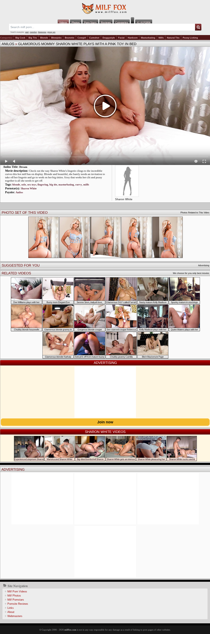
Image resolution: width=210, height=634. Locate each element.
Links (10, 607)
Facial (121, 37)
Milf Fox (105, 8)
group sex (51, 32)
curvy (78, 184)
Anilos (8, 44)
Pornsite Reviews (17, 603)
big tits (53, 184)
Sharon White (29, 188)
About (10, 612)
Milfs (161, 37)
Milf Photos (14, 595)
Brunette (69, 37)
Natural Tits (173, 37)
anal (27, 32)
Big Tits (33, 37)
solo (23, 184)
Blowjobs (56, 37)
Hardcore (133, 37)
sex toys (31, 184)
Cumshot (94, 37)
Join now (105, 422)
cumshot (33, 32)
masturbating (66, 184)
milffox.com (70, 629)
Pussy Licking (190, 37)
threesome (42, 32)
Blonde (44, 37)
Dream (23, 166)
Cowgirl (82, 37)
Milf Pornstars (15, 599)
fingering (43, 184)
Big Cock (20, 37)
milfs (86, 184)
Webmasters (14, 616)
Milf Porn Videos (17, 591)
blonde (16, 184)
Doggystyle (109, 37)
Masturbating (148, 37)
